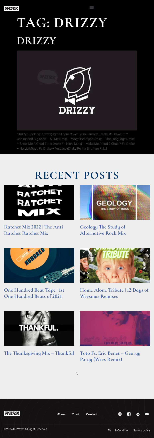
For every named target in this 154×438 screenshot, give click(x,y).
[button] (91, 7)
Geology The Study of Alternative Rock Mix (103, 230)
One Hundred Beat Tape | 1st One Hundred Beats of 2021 (34, 293)
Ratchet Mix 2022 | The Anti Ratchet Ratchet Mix (33, 230)
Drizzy (36, 40)
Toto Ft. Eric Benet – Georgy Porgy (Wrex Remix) (110, 356)
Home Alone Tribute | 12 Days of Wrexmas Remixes (114, 293)
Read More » (11, 238)
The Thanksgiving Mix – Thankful (39, 353)
